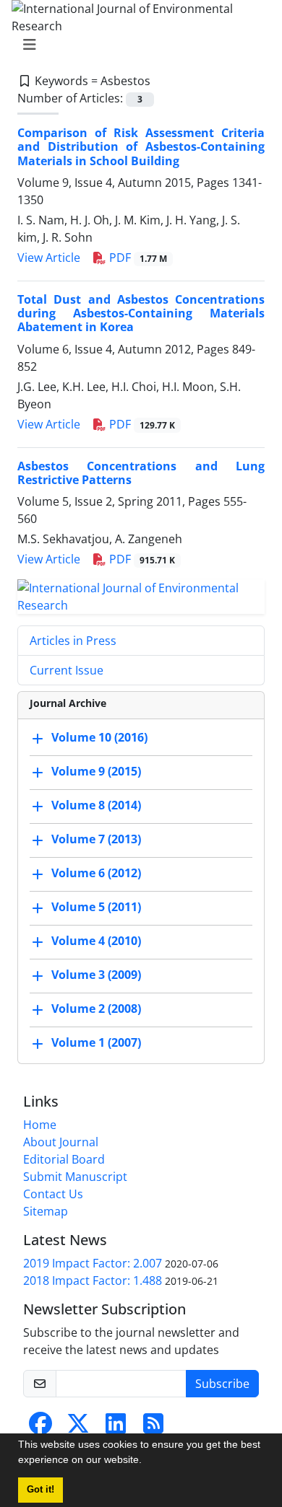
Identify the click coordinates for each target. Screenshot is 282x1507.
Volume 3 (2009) (96, 975)
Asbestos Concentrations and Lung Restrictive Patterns (141, 473)
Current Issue (66, 670)
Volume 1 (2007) (96, 1042)
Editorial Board (64, 1159)
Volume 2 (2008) (96, 1008)
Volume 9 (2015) (96, 771)
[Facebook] (40, 1428)
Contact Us (53, 1194)
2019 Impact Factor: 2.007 (92, 1263)
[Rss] (153, 1428)
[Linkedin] (115, 1428)
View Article (48, 257)
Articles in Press (73, 641)
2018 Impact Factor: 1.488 (92, 1280)
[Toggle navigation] (137, 45)
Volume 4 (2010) (96, 941)
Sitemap (45, 1211)
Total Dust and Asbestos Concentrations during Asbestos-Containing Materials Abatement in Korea (141, 313)
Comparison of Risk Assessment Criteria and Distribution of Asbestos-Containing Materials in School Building (141, 146)
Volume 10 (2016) (99, 737)
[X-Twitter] (78, 1428)
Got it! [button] (40, 1490)
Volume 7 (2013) (96, 839)
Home (39, 1125)
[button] (147, 1461)
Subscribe (222, 1384)
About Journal (60, 1142)
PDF (136, 257)
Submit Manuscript (75, 1177)
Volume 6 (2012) (96, 873)
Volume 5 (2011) (96, 907)
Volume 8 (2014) (96, 805)
